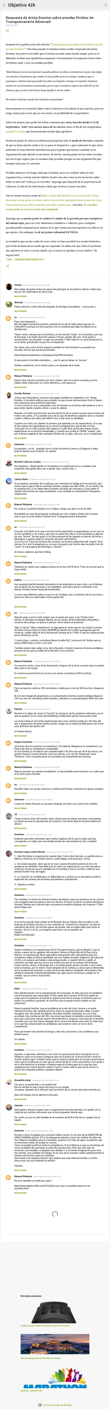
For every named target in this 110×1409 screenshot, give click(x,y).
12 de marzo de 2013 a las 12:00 (46, 376)
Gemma (18, 1105)
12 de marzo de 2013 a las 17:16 (38, 834)
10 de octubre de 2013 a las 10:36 (39, 1131)
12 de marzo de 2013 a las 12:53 (42, 479)
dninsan (18, 302)
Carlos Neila (21, 479)
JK (15, 814)
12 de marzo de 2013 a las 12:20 (45, 393)
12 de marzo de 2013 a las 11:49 (36, 285)
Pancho (18, 709)
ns (15, 317)
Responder (20, 296)
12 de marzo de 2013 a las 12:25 (38, 444)
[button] (7, 31)
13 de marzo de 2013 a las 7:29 (38, 895)
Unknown (19, 444)
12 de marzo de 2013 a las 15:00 (46, 767)
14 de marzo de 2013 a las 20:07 (37, 1106)
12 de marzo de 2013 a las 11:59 (31, 317)
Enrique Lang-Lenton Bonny (29, 852)
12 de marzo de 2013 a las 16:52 (31, 814)
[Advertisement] (55, 1266)
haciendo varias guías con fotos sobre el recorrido (35, 200)
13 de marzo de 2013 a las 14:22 (34, 989)
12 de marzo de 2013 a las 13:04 (46, 505)
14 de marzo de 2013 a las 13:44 (45, 1080)
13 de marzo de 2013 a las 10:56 (38, 918)
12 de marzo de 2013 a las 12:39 (55, 462)
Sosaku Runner (22, 393)
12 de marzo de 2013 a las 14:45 (46, 742)
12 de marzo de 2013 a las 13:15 (46, 563)
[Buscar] (106, 5)
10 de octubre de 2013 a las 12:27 (47, 1176)
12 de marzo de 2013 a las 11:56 (37, 302)
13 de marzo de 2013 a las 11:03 (38, 946)
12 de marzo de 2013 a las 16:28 (38, 800)
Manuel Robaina (23, 376)
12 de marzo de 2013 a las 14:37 (36, 709)
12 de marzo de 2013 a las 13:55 (46, 661)
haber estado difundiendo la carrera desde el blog (69, 195)
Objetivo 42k (21, 4)
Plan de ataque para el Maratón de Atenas (40, 1358)
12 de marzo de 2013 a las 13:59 (46, 684)
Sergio (18, 285)
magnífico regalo (16, 131)
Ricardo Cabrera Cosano (27, 461)
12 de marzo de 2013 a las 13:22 (36, 580)
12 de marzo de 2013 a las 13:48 (31, 613)
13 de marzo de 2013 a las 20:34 (38, 1050)
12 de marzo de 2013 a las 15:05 (31, 785)
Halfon (18, 580)
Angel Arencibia (23, 742)
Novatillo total (22, 1080)
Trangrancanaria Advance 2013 (29, 259)
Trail (9, 259)
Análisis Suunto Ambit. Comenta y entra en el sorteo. (45, 1326)
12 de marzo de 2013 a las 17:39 (59, 852)
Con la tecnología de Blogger (57, 1405)
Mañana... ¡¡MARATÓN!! (32, 1391)
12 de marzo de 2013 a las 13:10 (31, 527)
